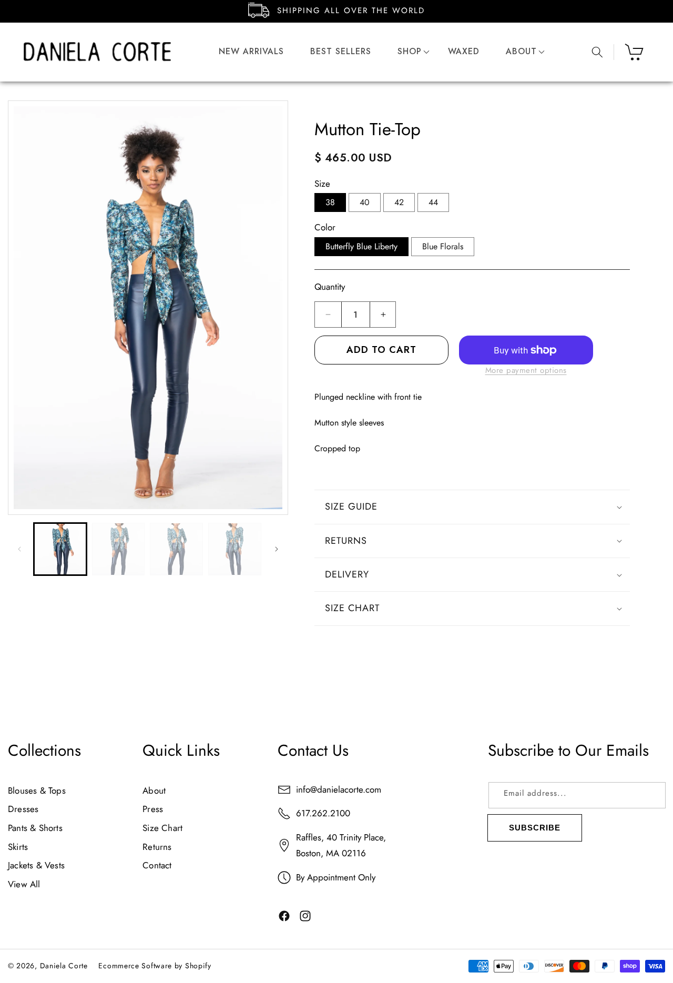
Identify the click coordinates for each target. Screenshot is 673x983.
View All (24, 884)
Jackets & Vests (36, 865)
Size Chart (162, 828)
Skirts (18, 846)
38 (330, 202)
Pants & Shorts (35, 828)
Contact (156, 865)
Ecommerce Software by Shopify (154, 965)
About (154, 790)
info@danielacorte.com (338, 789)
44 (433, 202)
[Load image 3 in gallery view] (176, 549)
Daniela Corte (64, 965)
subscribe (534, 827)
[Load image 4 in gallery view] (234, 549)
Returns (156, 846)
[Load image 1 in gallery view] (60, 549)
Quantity (329, 286)
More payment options (526, 370)
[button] (409, 51)
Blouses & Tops (37, 790)
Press (152, 809)
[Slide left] (19, 549)
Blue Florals (442, 246)
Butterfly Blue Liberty (361, 246)
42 (399, 202)
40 (365, 202)
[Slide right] (276, 549)
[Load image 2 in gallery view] (118, 549)
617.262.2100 (323, 813)
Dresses (23, 809)
